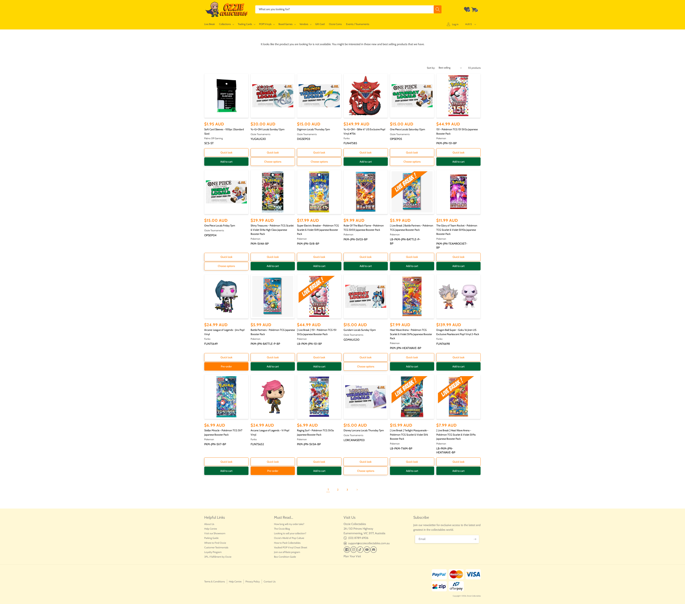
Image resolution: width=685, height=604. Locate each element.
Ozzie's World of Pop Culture (289, 538)
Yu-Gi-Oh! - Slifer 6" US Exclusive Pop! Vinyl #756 (364, 131)
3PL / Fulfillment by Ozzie (217, 556)
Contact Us (270, 581)
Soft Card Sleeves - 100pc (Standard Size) (224, 131)
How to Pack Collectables (287, 542)
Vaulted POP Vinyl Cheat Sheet (290, 547)
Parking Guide (211, 538)
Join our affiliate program (287, 552)
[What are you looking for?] (438, 9)
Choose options (272, 161)
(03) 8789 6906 (358, 538)
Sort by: (431, 67)
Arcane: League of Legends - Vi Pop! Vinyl (270, 432)
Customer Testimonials (216, 547)
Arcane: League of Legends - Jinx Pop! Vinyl (224, 332)
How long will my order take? (289, 524)
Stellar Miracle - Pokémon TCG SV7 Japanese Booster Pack (223, 432)
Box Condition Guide (285, 556)
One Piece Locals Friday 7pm (219, 225)
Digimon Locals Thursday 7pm (313, 129)
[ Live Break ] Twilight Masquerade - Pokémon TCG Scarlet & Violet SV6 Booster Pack (409, 434)
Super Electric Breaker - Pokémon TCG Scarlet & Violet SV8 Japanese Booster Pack (318, 230)
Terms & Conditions (214, 581)
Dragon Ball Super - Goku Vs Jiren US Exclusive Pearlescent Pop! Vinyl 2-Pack (457, 332)
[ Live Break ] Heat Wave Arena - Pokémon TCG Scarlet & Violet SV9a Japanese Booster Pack (456, 434)
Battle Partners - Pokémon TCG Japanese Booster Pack (273, 332)
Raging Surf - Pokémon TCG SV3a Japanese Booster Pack (315, 432)
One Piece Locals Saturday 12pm (407, 129)
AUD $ (468, 24)
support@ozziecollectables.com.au (369, 543)
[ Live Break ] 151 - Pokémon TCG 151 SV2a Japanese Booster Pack (316, 332)
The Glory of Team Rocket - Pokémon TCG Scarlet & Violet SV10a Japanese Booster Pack (456, 230)
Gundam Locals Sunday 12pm (360, 330)
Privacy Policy (252, 581)
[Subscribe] (475, 539)
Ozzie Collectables (474, 596)
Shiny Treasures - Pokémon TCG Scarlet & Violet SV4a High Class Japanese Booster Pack (272, 230)
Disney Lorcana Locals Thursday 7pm (364, 430)
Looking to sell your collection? (290, 533)
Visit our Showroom (214, 533)
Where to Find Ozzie (215, 542)
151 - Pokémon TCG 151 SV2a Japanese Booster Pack (457, 131)
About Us (209, 524)
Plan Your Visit (352, 556)
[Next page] (357, 490)
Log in (455, 24)
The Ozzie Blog (282, 528)
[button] (226, 24)
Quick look (226, 152)
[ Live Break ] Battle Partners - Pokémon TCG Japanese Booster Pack (411, 227)
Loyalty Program (213, 552)
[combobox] (348, 9)
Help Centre (210, 528)
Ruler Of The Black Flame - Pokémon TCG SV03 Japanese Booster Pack (364, 227)
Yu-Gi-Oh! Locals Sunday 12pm (268, 129)
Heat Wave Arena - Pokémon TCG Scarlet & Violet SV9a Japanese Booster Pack (411, 334)
